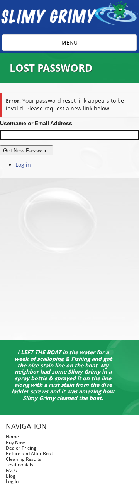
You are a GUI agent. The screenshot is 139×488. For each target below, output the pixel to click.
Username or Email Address (36, 123)
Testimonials (19, 464)
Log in (23, 164)
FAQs (11, 470)
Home (12, 436)
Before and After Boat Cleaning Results (29, 456)
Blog (10, 475)
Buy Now (15, 442)
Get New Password (26, 150)
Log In (12, 481)
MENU (74, 44)
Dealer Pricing (21, 448)
